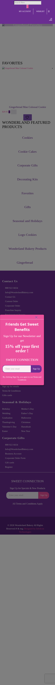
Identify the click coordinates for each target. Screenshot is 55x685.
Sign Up (36, 369)
